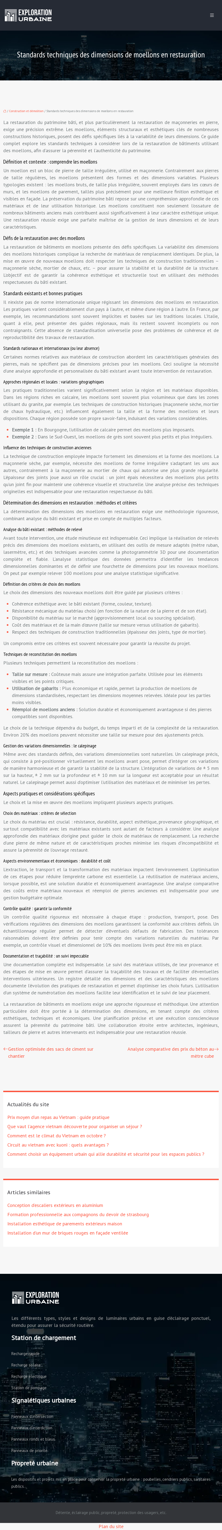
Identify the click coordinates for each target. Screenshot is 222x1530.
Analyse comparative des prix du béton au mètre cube (171, 1052)
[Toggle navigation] (212, 15)
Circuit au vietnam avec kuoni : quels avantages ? (58, 1145)
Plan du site (111, 1526)
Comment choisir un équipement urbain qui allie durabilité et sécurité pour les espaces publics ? (105, 1154)
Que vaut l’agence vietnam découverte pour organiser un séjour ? (74, 1126)
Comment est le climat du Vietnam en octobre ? (56, 1135)
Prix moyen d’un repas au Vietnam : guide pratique (58, 1117)
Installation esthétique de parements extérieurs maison (64, 1223)
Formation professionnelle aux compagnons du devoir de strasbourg (78, 1214)
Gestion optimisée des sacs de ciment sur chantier (50, 1052)
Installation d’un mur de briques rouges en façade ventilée (67, 1233)
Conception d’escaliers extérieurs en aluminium (55, 1205)
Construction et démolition (26, 111)
